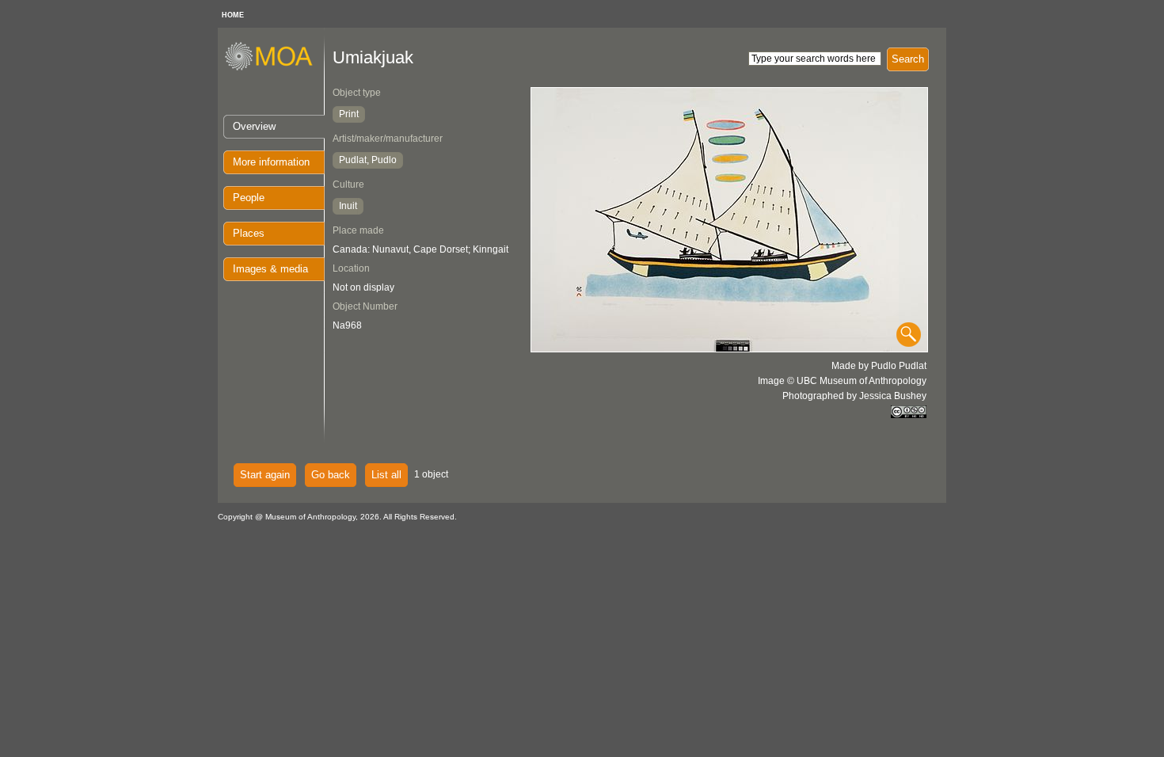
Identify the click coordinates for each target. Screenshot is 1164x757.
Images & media (270, 269)
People (248, 198)
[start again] (274, 68)
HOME (233, 15)
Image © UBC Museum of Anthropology (842, 380)
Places (248, 233)
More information (271, 162)
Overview (254, 126)
